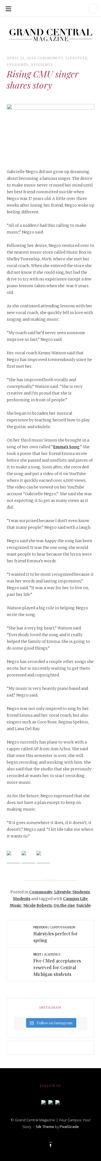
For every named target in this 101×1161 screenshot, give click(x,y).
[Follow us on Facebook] (43, 1101)
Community (50, 58)
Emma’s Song (66, 446)
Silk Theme (45, 1126)
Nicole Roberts (37, 905)
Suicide (83, 905)
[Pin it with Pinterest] (43, 857)
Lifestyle (76, 58)
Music (16, 905)
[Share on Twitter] (28, 857)
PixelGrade (69, 1126)
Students (18, 65)
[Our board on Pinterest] (57, 1101)
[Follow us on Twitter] (50, 1101)
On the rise (64, 905)
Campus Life (75, 898)
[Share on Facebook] (13, 857)
